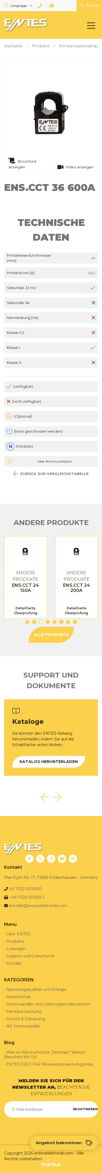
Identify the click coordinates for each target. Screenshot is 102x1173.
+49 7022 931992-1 (27, 897)
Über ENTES (18, 934)
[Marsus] (51, 1165)
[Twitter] (40, 859)
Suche (91, 5)
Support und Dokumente (31, 956)
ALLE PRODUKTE (51, 634)
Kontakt (14, 963)
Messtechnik (19, 996)
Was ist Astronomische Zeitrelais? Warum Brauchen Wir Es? (45, 1054)
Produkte (15, 941)
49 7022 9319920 (25, 888)
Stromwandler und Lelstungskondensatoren (49, 1004)
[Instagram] (51, 859)
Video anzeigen (80, 167)
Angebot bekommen (59, 1142)
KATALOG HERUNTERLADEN (49, 761)
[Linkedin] (73, 859)
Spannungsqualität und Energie (37, 989)
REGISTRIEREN (85, 1109)
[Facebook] (29, 859)
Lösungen (16, 948)
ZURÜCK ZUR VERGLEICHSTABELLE (54, 473)
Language (18, 6)
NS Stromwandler (23, 1026)
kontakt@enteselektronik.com (38, 905)
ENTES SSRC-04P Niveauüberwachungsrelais (50, 1064)
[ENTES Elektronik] (24, 25)
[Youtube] (62, 859)
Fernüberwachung (24, 1011)
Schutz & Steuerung (26, 1018)
